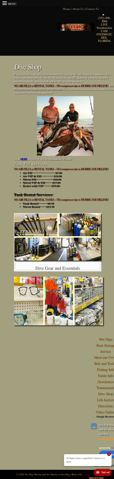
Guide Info (105, 375)
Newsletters (105, 381)
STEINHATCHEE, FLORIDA (104, 37)
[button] (5, 3)
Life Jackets (105, 399)
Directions (105, 405)
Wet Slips (105, 339)
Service (105, 351)
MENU (12, 4)
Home (66, 9)
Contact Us (92, 9)
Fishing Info (105, 369)
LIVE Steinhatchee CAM (104, 27)
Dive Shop (105, 393)
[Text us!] (102, 473)
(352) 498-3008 (104, 19)
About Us (78, 9)
